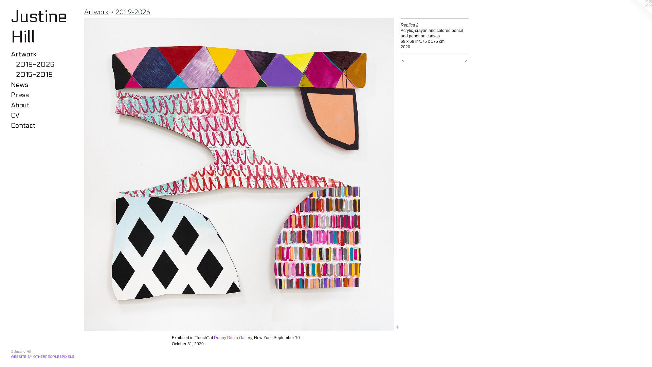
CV (15, 115)
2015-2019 (34, 75)
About (20, 105)
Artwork (24, 54)
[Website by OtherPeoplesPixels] (638, 13)
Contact (23, 126)
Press (20, 95)
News (19, 85)
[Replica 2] (239, 174)
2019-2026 (35, 64)
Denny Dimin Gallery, (233, 337)
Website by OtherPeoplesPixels (42, 357)
